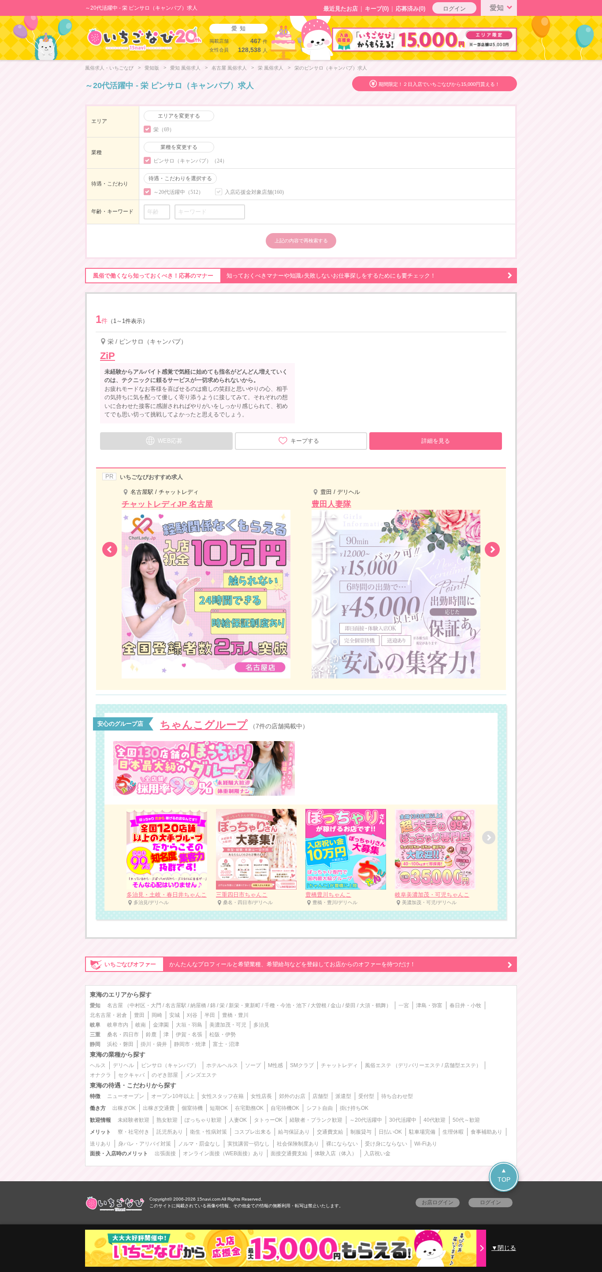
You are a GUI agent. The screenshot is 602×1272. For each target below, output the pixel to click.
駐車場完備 (422, 1132)
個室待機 (192, 1108)
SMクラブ (302, 1065)
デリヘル (123, 1065)
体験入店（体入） (336, 1153)
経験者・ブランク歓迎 (316, 1120)
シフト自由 (319, 1108)
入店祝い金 (377, 1153)
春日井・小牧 (465, 1005)
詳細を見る (435, 441)
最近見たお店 (340, 8)
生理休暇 (453, 1132)
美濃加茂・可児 (227, 1025)
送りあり (100, 1144)
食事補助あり (486, 1132)
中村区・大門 (145, 1005)
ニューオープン (125, 1096)
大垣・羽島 (189, 1025)
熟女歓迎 (167, 1120)
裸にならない (342, 1144)
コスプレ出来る (252, 1132)
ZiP (107, 355)
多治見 (261, 1025)
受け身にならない (386, 1144)
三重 (95, 1034)
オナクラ (100, 1075)
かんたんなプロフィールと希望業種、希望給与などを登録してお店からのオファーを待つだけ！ (260, 964)
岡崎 (157, 1015)
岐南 (140, 1025)
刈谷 (192, 1015)
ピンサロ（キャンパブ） (170, 1065)
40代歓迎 (435, 1120)
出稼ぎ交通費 (159, 1108)
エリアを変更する (179, 116)
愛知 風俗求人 (185, 67)
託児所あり (169, 1132)
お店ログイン (437, 1202)
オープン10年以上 (172, 1096)
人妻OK (238, 1120)
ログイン (454, 8)
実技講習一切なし (248, 1144)
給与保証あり (294, 1132)
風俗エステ (378, 1065)
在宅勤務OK (249, 1108)
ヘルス (98, 1065)
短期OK (219, 1108)
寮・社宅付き (133, 1132)
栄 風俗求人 (270, 67)
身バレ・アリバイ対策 (144, 1144)
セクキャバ (131, 1075)
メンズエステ (201, 1075)
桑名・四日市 (123, 1034)
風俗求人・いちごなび (109, 67)
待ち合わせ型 (397, 1096)
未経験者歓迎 (133, 1120)
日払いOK (390, 1132)
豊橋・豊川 (235, 1015)
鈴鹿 (151, 1034)
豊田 (139, 1015)
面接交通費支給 (289, 1153)
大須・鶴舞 (373, 1005)
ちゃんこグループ (204, 725)
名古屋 (115, 1005)
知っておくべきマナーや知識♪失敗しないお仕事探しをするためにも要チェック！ (264, 275)
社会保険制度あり (298, 1144)
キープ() (377, 8)
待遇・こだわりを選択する (180, 178)
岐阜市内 (117, 1025)
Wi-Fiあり (425, 1144)
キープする (304, 441)
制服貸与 (361, 1132)
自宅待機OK (285, 1108)
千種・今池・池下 (285, 1005)
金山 (336, 1005)
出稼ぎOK (124, 1108)
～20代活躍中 (365, 1120)
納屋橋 (198, 1005)
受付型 (366, 1096)
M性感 (275, 1065)
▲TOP (504, 1175)
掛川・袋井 (154, 1044)
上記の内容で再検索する (301, 240)
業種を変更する (178, 147)
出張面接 (165, 1153)
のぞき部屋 (165, 1075)
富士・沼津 (226, 1044)
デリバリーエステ (419, 1065)
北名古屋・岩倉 (108, 1015)
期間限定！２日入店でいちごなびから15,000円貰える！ (439, 84)
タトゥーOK (268, 1120)
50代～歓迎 (466, 1120)
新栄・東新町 (244, 1005)
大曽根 (319, 1005)
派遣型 (343, 1096)
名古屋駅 (175, 1005)
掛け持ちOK (354, 1108)
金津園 (161, 1025)
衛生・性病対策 (208, 1132)
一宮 (403, 1005)
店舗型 (320, 1096)
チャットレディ (339, 1065)
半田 (209, 1015)
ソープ (253, 1065)
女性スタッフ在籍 (222, 1096)
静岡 (95, 1044)
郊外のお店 (292, 1096)
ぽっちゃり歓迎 (203, 1120)
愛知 (497, 7)
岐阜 (95, 1025)
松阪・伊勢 (222, 1034)
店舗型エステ (460, 1065)
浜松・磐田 (120, 1044)
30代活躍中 (402, 1120)
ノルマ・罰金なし (199, 1144)
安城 (174, 1015)
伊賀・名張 (189, 1034)
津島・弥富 (429, 1005)
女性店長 (261, 1096)
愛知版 (152, 67)
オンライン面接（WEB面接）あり (223, 1153)
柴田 (350, 1005)
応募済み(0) (410, 8)
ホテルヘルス (222, 1065)
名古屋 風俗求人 (229, 67)
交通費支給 (330, 1132)
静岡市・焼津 (190, 1044)
